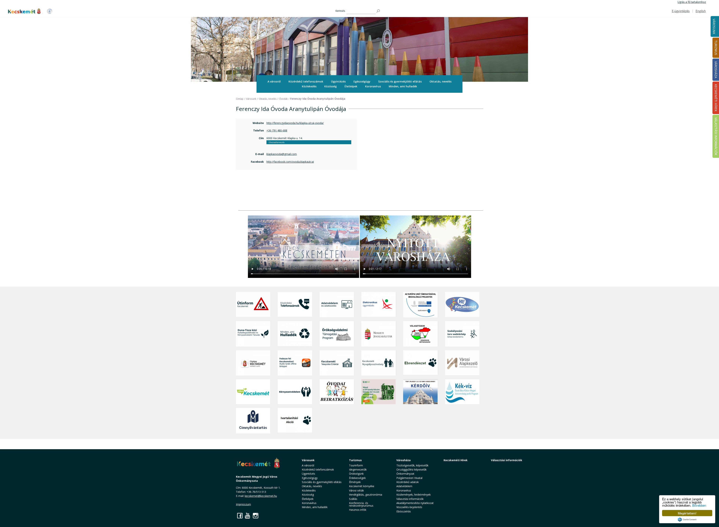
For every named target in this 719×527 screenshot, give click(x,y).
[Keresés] (378, 11)
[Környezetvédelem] (295, 391)
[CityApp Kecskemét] (253, 363)
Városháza (403, 460)
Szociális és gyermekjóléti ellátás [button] (400, 81)
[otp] (378, 391)
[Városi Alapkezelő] (462, 363)
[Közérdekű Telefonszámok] (295, 304)
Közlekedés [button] (309, 86)
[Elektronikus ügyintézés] (378, 304)
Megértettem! (687, 513)
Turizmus (355, 460)
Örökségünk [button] (356, 473)
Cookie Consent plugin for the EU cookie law (687, 519)
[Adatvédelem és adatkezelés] (337, 304)
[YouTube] (248, 515)
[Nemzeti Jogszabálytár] (378, 333)
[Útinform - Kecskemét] (253, 304)
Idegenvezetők (358, 469)
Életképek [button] (351, 86)
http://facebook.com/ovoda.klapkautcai (290, 161)
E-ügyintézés (681, 11)
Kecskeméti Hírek (456, 460)
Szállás (353, 499)
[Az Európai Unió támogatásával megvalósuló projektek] (420, 304)
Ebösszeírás (403, 511)
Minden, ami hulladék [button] (403, 86)
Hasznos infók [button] (357, 509)
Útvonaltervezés (276, 142)
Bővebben (699, 505)
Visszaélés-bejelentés (409, 507)
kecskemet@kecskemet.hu (261, 496)
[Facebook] (240, 515)
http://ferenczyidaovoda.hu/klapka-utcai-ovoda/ (295, 123)
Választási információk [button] (410, 499)
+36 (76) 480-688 (276, 130)
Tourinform (356, 465)
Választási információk (506, 460)
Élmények (355, 482)
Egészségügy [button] (362, 81)
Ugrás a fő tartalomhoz (692, 2)
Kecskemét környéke (361, 486)
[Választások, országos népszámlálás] (420, 333)
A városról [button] (274, 81)
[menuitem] (274, 81)
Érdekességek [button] (357, 478)
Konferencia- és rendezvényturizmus (361, 504)
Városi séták (356, 490)
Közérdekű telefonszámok (306, 81)
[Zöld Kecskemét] (253, 391)
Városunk (714, 26)
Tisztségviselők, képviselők (412, 465)
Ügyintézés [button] (338, 81)
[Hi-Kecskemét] (462, 304)
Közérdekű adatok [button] (407, 482)
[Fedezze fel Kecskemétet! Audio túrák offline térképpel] (295, 363)
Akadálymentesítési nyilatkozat (415, 503)
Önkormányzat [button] (405, 473)
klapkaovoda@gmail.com (281, 154)
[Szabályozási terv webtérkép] (462, 333)
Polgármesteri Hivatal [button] (409, 478)
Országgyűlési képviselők (411, 469)
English (701, 11)
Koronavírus (373, 86)
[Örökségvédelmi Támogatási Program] (337, 333)
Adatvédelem (404, 486)
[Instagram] (256, 515)
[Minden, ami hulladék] (295, 333)
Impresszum (243, 504)
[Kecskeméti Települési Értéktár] (337, 363)
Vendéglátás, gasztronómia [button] (365, 494)
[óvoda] (337, 391)
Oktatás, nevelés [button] (440, 81)
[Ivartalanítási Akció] (295, 420)
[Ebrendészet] (420, 363)
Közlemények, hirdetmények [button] (413, 494)
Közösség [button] (330, 86)
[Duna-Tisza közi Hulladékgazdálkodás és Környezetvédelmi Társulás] (253, 333)
